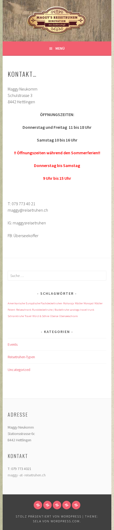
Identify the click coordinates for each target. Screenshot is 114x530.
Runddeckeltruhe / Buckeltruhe (50, 309)
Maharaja (68, 303)
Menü (60, 48)
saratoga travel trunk (82, 309)
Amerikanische (16, 303)
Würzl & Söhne (40, 316)
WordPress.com (65, 521)
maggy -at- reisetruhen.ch (27, 475)
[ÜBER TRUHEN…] (57, 505)
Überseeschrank (68, 316)
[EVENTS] (66, 505)
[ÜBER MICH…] (47, 505)
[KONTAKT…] (76, 505)
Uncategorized (19, 369)
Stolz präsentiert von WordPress (48, 516)
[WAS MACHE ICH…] (38, 505)
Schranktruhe (16, 316)
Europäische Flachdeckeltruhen (44, 303)
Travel (28, 316)
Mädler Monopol (84, 303)
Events (12, 344)
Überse (54, 316)
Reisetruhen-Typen (21, 356)
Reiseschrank (23, 309)
